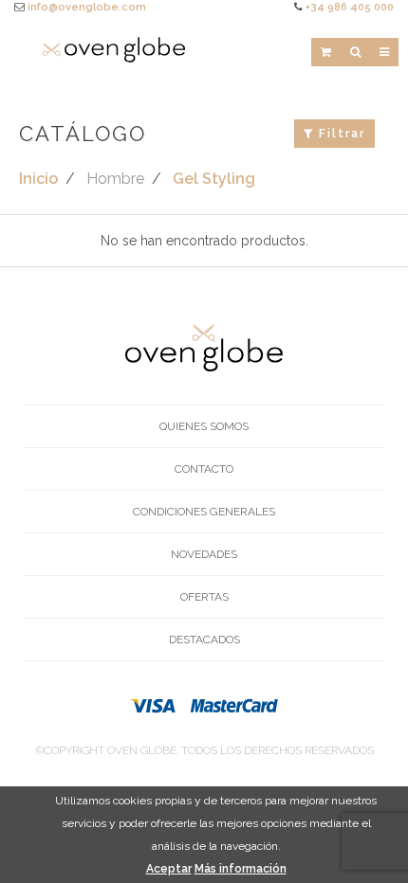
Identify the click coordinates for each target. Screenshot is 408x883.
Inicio (38, 179)
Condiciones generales (204, 511)
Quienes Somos (204, 426)
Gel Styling (214, 179)
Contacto (204, 469)
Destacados (204, 639)
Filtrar (339, 133)
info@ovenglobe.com (87, 7)
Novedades (204, 554)
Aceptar (169, 868)
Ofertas (204, 597)
